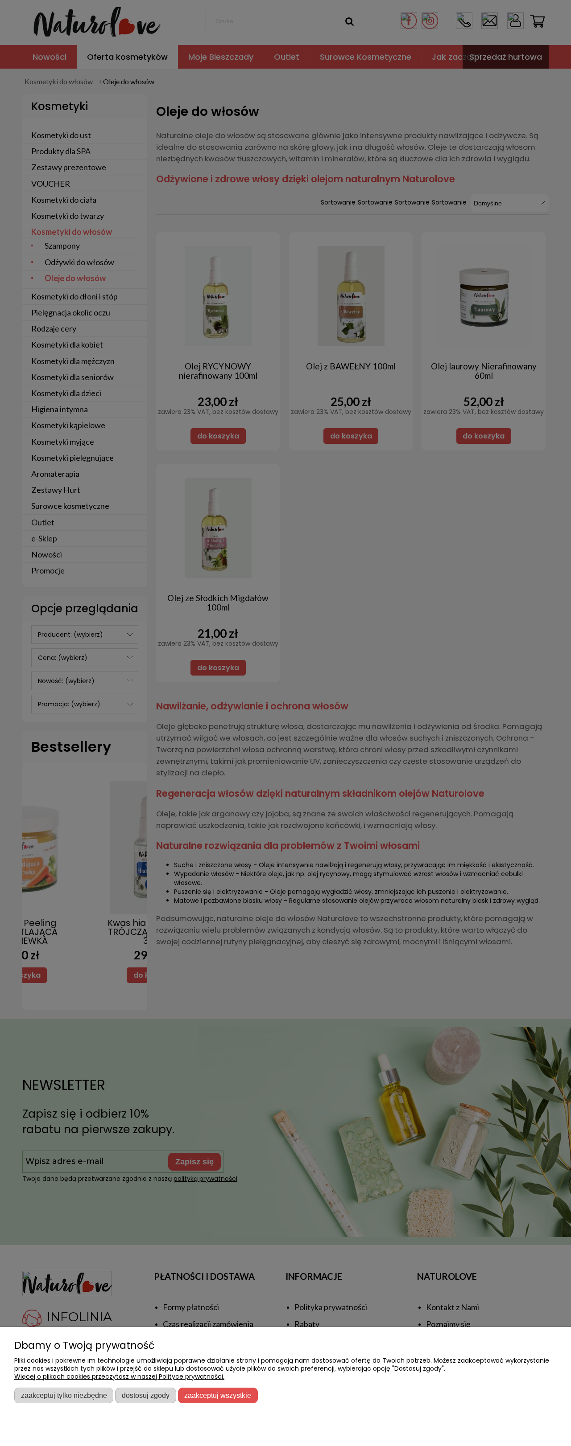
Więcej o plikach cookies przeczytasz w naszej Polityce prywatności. (119, 1376)
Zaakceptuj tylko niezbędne (64, 1395)
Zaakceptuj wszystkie (217, 1395)
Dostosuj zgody (146, 1395)
